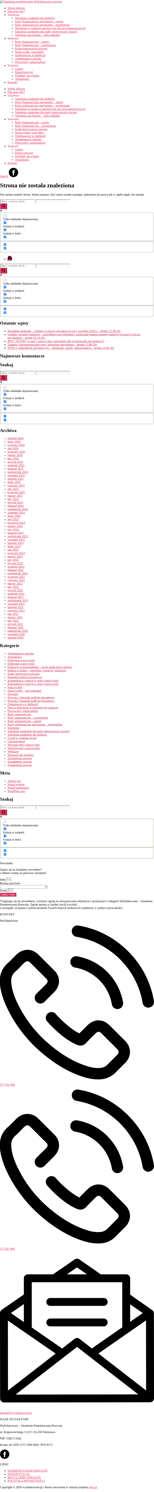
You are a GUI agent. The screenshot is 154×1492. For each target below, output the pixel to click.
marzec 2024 (15, 526)
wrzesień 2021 (16, 603)
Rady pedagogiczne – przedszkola (28, 717)
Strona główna (16, 8)
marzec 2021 (15, 617)
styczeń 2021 (15, 624)
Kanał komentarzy (18, 787)
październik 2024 (18, 509)
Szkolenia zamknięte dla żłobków (35, 18)
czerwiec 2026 (16, 445)
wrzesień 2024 (16, 512)
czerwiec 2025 (16, 485)
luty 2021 (13, 620)
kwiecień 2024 (16, 522)
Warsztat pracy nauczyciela (24, 744)
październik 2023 (18, 536)
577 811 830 (7, 1084)
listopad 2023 (15, 532)
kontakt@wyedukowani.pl (16, 1412)
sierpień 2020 (15, 637)
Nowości (13, 694)
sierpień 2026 (15, 438)
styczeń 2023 (15, 563)
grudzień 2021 (16, 593)
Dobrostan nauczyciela (21, 660)
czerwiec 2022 (16, 580)
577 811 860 (7, 1248)
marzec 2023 (15, 556)
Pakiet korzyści (24, 72)
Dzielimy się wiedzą (27, 75)
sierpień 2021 (15, 607)
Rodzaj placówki (10, 883)
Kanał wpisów (16, 784)
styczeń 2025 (15, 502)
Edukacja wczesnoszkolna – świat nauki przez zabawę (40, 667)
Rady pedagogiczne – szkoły (25, 721)
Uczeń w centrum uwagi (22, 738)
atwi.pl (93, 1487)
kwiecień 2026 (16, 451)
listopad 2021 (15, 597)
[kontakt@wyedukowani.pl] (77, 1406)
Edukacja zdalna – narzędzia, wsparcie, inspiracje (37, 670)
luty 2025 (13, 499)
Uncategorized (16, 741)
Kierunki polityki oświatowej (25, 677)
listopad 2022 (15, 570)
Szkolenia (13, 727)
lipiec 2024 (14, 516)
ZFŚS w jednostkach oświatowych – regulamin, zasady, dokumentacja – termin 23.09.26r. (61, 348)
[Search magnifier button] (3, 206)
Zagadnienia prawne (20, 758)
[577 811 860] (77, 1242)
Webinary (13, 751)
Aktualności (22, 79)
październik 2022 (18, 573)
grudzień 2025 (16, 465)
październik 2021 (18, 600)
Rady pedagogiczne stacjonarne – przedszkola (42, 24)
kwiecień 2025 (16, 492)
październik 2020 (18, 630)
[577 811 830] (77, 1078)
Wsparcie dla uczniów (21, 755)
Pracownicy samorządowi (30, 62)
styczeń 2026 (15, 461)
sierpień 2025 (15, 478)
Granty (19, 68)
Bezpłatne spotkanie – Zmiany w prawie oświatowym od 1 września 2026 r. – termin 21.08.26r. (64, 331)
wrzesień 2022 (16, 576)
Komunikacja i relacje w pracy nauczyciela (33, 680)
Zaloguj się (14, 781)
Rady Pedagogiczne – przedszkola (35, 45)
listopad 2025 (15, 468)
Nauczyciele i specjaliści (29, 52)
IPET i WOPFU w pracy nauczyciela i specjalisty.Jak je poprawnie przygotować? (56, 341)
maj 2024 (13, 519)
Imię (3, 879)
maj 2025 (13, 489)
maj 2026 (13, 448)
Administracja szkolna (28, 58)
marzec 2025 (15, 495)
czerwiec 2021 (16, 610)
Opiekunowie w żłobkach (30, 55)
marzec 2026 (15, 455)
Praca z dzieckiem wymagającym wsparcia (33, 707)
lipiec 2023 (14, 546)
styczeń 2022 (15, 590)
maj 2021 (13, 614)
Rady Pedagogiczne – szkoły (32, 41)
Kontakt (12, 82)
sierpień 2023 (15, 543)
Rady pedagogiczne (19, 714)
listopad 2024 (15, 505)
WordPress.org (16, 791)
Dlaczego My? (16, 11)
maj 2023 (13, 549)
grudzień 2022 (16, 566)
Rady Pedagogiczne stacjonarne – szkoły (39, 21)
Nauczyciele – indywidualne (24, 690)
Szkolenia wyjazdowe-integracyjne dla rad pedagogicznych (50, 28)
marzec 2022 (15, 583)
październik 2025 (18, 472)
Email (4, 890)
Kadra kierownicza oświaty (31, 48)
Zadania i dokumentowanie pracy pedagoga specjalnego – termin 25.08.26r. (52, 344)
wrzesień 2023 (16, 539)
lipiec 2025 (14, 482)
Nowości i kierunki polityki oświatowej (31, 697)
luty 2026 (13, 458)
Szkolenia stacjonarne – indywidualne (37, 35)
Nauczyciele (15, 687)
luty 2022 (13, 587)
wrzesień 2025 (16, 475)
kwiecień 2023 (16, 553)
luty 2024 (13, 529)
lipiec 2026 (14, 441)
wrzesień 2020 (16, 634)
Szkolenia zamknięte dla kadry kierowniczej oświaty (46, 31)
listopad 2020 (15, 627)
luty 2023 (13, 559)
